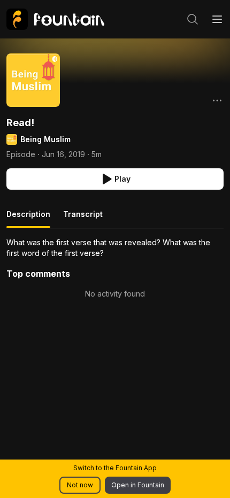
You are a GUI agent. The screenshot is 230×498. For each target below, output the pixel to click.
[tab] (28, 218)
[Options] (217, 100)
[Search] (192, 19)
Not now (80, 485)
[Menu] (217, 19)
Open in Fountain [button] (137, 485)
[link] (55, 19)
